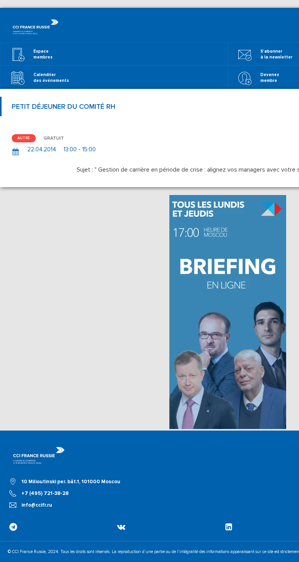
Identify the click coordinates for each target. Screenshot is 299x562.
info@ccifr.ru (36, 505)
